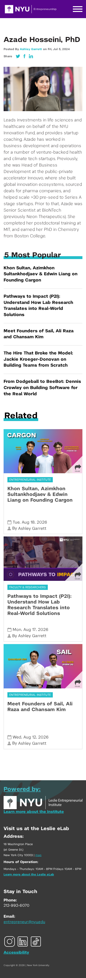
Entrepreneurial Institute (30, 479)
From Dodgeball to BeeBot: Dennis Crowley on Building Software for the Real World (42, 388)
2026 (42, 522)
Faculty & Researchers (27, 587)
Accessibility (16, 952)
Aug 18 (28, 522)
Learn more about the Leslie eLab (29, 874)
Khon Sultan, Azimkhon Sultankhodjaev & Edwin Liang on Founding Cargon (40, 274)
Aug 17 (29, 630)
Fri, (50, 49)
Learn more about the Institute (34, 812)
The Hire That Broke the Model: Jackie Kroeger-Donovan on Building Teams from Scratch (38, 359)
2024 (66, 49)
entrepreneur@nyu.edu (24, 922)
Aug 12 (29, 737)
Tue (16, 522)
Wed (17, 737)
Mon (17, 630)
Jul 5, (57, 49)
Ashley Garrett (31, 49)
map (38, 855)
